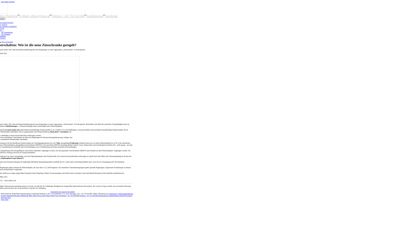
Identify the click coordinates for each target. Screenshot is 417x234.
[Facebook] (110, 16)
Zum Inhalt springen (8, 2)
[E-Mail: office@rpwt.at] (34, 16)
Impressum (113, 194)
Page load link (6, 198)
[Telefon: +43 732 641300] (67, 16)
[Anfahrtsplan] (94, 16)
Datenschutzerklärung (125, 194)
